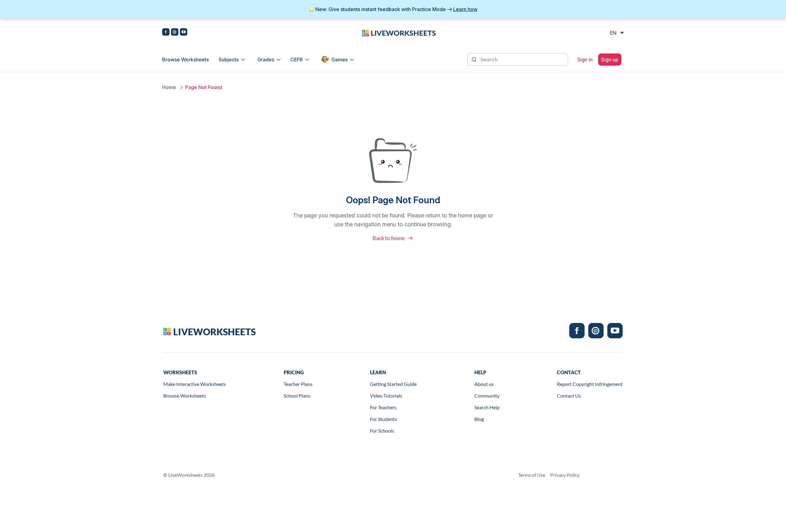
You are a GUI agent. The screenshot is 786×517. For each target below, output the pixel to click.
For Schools (382, 430)
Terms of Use (531, 475)
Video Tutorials (386, 395)
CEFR (296, 59)
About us (484, 384)
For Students (383, 419)
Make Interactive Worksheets (194, 384)
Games (339, 59)
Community (487, 395)
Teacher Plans (298, 384)
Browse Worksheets (185, 59)
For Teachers (383, 407)
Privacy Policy (565, 475)
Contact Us (569, 395)
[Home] (399, 32)
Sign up (609, 59)
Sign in (585, 59)
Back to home (388, 238)
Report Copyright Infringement (590, 384)
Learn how (465, 9)
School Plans (297, 395)
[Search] (474, 58)
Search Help (487, 407)
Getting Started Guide (393, 384)
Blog (479, 419)
